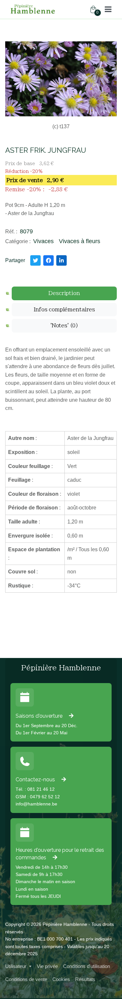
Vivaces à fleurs (79, 241)
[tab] (64, 293)
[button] (108, 9)
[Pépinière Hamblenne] (33, 9)
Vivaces (43, 241)
